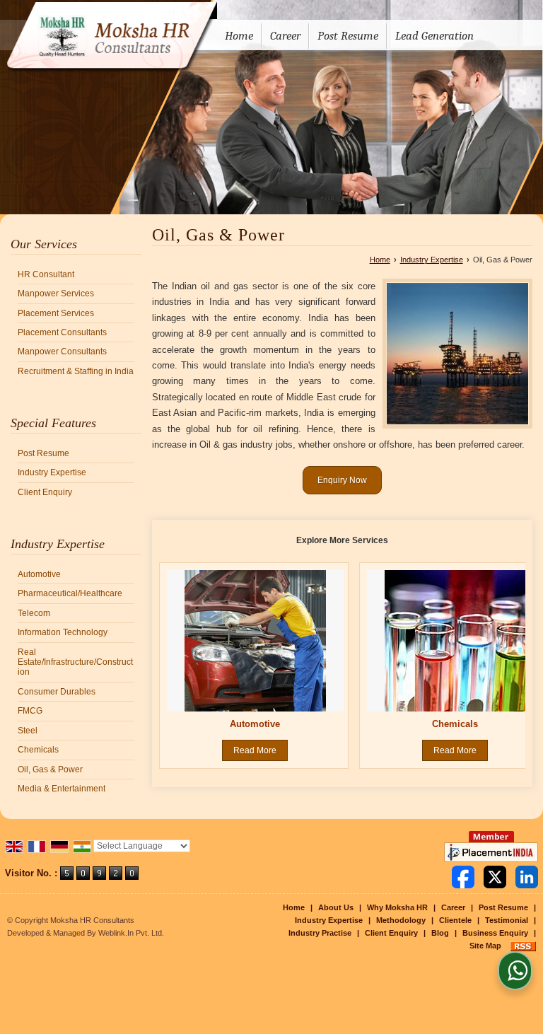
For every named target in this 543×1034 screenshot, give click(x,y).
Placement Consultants (62, 332)
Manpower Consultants (62, 351)
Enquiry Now (342, 480)
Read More (254, 750)
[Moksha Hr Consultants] (108, 38)
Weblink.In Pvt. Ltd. (131, 933)
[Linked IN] (526, 877)
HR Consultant (46, 274)
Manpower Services (56, 293)
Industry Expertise (52, 472)
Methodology (401, 920)
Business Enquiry (495, 933)
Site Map (485, 945)
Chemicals (38, 750)
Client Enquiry (45, 492)
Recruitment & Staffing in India (76, 371)
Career (285, 35)
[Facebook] (463, 877)
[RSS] (523, 945)
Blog (440, 933)
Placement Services (56, 313)
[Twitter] (495, 877)
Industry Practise (319, 933)
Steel (27, 731)
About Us (336, 907)
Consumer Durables (56, 692)
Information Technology (62, 632)
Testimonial (506, 920)
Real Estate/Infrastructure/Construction (75, 662)
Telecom (34, 613)
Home (239, 35)
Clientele (455, 920)
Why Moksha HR (397, 907)
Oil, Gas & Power (50, 769)
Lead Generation (434, 35)
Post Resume (347, 35)
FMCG (30, 711)
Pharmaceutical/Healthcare (70, 593)
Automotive (39, 574)
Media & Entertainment (61, 789)
